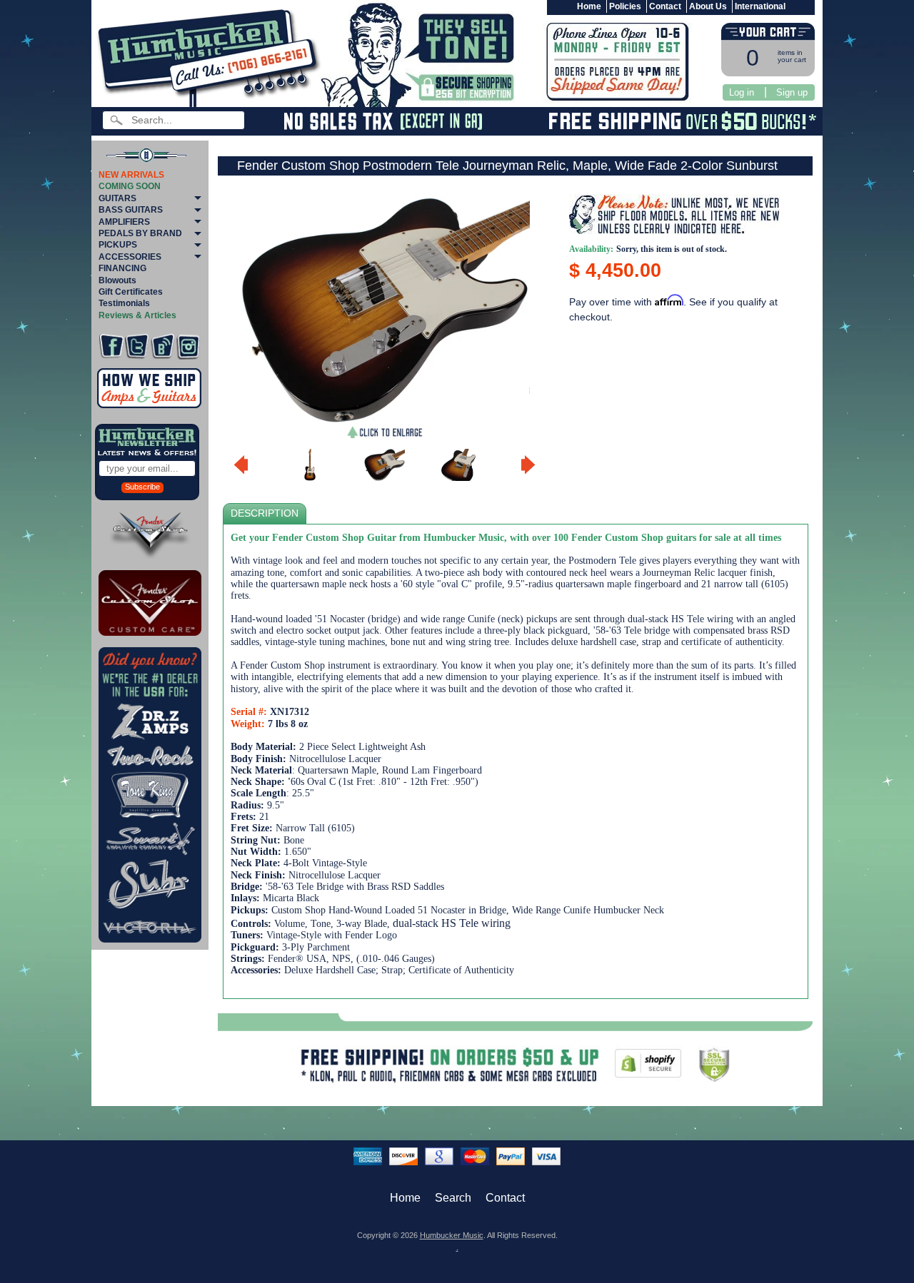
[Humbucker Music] (211, 56)
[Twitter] (137, 346)
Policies (625, 6)
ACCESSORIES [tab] (130, 257)
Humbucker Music (451, 1235)
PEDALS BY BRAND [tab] (140, 233)
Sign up (792, 92)
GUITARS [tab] (117, 198)
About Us (708, 6)
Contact (665, 6)
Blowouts (117, 280)
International (760, 6)
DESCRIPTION (264, 513)
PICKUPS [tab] (118, 245)
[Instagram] (188, 346)
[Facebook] (111, 346)
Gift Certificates (131, 292)
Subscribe (142, 486)
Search (453, 1198)
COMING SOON (130, 186)
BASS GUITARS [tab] (131, 210)
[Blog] (162, 346)
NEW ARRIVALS (131, 175)
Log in (741, 92)
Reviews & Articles (137, 315)
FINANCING (122, 268)
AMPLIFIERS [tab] (124, 222)
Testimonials (124, 303)
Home (589, 6)
